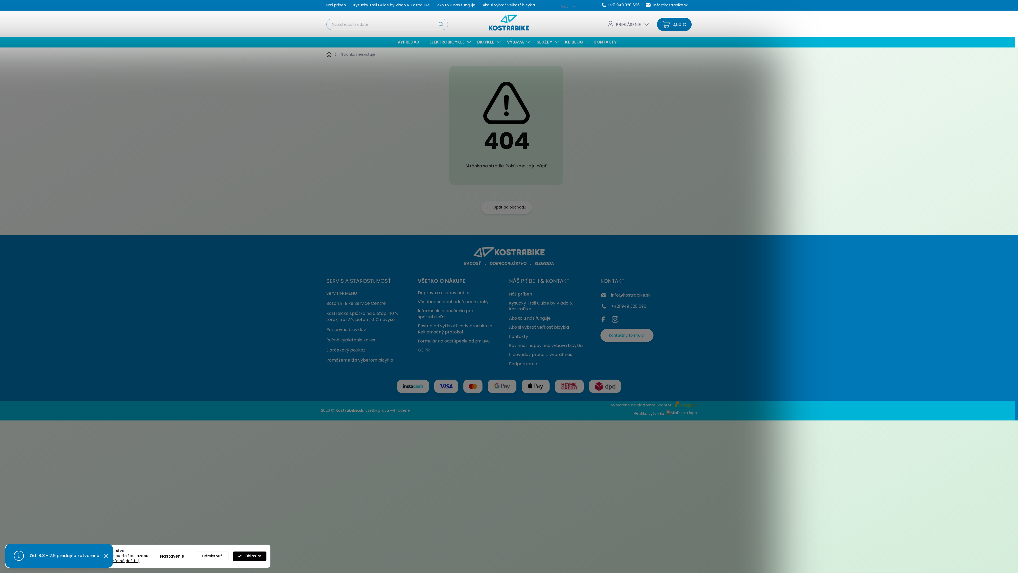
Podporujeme (523, 364)
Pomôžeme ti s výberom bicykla (359, 360)
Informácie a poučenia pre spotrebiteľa (445, 314)
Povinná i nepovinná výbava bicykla (546, 345)
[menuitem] (410, 42)
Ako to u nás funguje (456, 5)
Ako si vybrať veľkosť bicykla (509, 5)
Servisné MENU (341, 293)
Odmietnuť (212, 556)
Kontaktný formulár (627, 335)
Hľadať (441, 24)
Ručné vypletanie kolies (350, 340)
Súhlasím (252, 556)
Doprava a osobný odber (444, 293)
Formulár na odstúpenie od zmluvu (454, 341)
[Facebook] (604, 318)
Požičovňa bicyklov (346, 330)
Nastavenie (172, 556)
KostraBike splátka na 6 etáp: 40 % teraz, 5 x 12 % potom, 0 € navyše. (362, 316)
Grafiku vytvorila (649, 413)
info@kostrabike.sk (631, 295)
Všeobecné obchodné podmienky (453, 302)
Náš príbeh (336, 5)
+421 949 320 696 (628, 306)
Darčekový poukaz (345, 350)
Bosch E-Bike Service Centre (356, 303)
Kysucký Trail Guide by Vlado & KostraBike (391, 5)
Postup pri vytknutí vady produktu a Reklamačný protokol (455, 329)
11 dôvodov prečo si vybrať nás (540, 354)
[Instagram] (615, 318)
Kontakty (518, 336)
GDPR (424, 350)
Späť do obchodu (510, 207)
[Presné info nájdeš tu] (117, 560)
